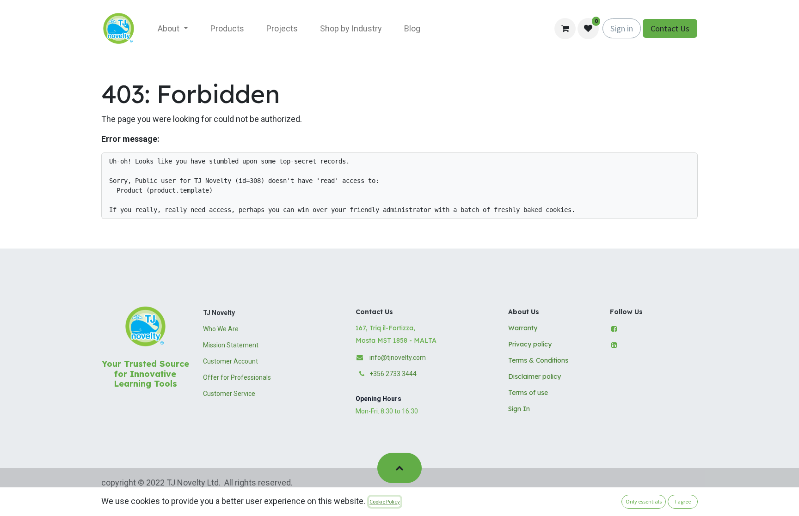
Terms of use (528, 393)
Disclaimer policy (534, 376)
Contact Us (670, 28)
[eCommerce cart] (565, 28)
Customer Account (230, 361)
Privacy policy (530, 344)
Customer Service (229, 393)
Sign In (519, 409)
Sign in (621, 28)
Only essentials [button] (644, 501)
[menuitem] (173, 28)
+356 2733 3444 (393, 373)
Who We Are (221, 329)
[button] (399, 468)
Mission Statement (230, 345)
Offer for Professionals (237, 377)
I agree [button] (683, 501)
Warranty (522, 328)
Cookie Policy (384, 501)
